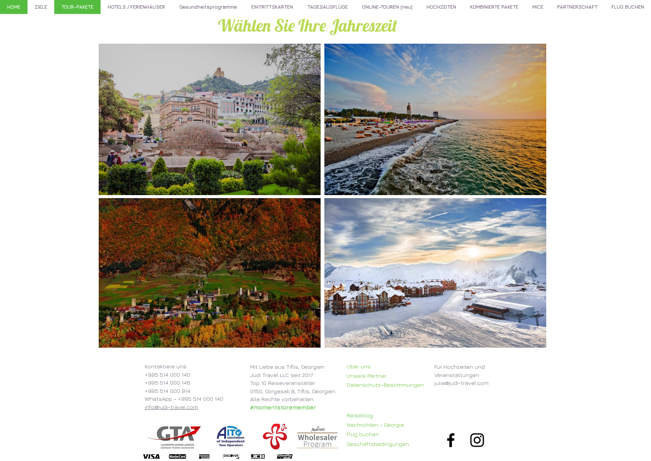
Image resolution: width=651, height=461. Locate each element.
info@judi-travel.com (171, 407)
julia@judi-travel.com (461, 383)
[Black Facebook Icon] (451, 440)
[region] (210, 119)
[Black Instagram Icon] (477, 440)
